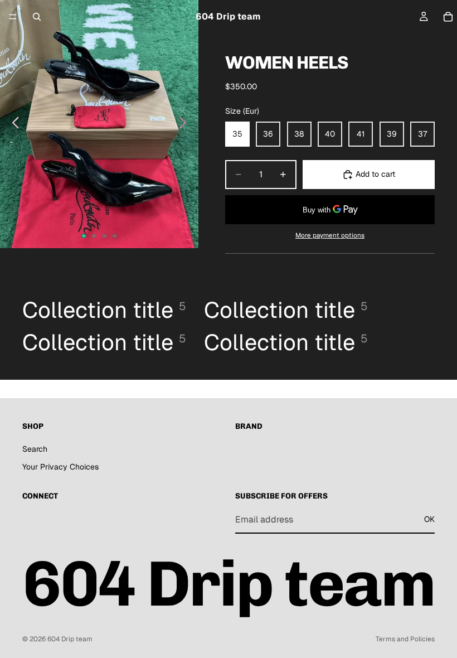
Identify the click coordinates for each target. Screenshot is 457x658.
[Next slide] (185, 124)
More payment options (329, 235)
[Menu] (13, 17)
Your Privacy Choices (60, 467)
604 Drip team (70, 639)
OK (429, 520)
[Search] (37, 16)
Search (34, 449)
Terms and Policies (405, 639)
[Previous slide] (12, 124)
